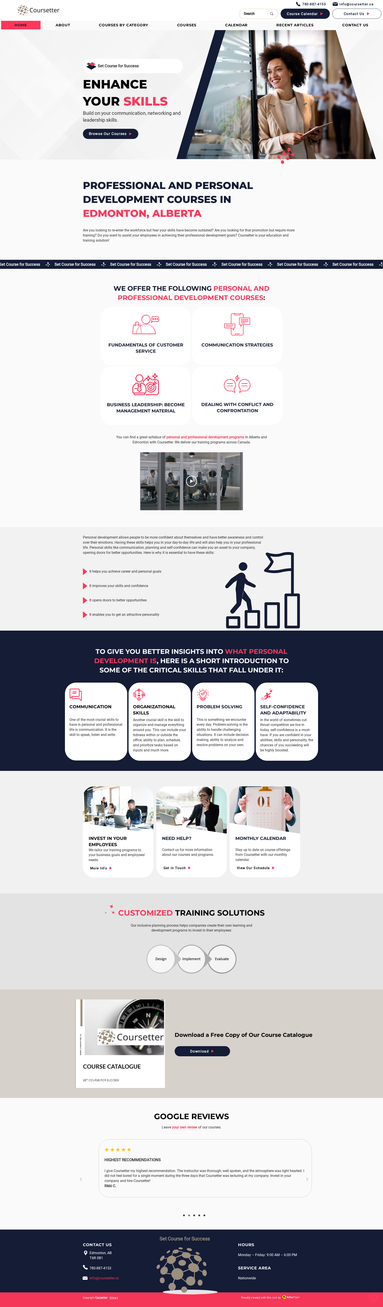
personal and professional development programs (205, 437)
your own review (184, 1127)
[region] (118, 832)
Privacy (114, 1297)
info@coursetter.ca (104, 1278)
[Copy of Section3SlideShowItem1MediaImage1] (189, 1215)
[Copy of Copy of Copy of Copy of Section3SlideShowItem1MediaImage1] (204, 1215)
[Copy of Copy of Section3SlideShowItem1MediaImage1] (194, 1215)
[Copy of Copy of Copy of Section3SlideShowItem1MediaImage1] (199, 1215)
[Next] (307, 1180)
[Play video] (191, 481)
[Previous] (81, 1180)
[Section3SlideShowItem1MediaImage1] (184, 1215)
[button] (123, 25)
